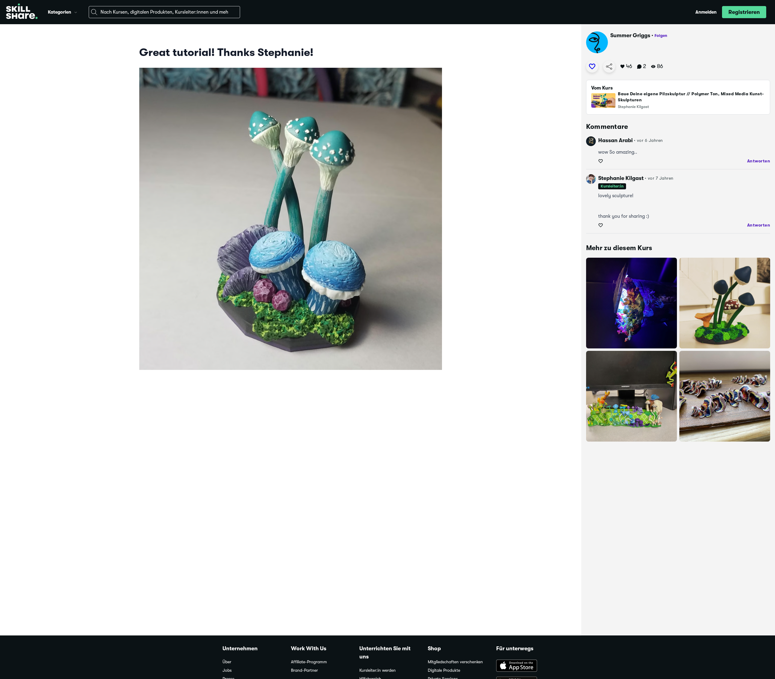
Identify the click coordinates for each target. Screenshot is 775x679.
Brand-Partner (304, 670)
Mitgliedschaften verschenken (455, 662)
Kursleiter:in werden (377, 670)
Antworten (758, 160)
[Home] (22, 12)
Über (227, 662)
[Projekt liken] (592, 66)
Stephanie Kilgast (621, 178)
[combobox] (164, 12)
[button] (75, 11)
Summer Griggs (630, 35)
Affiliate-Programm (309, 662)
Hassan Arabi (615, 140)
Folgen (661, 35)
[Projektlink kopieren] (609, 66)
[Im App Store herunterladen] (524, 666)
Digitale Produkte (444, 670)
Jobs (227, 670)
